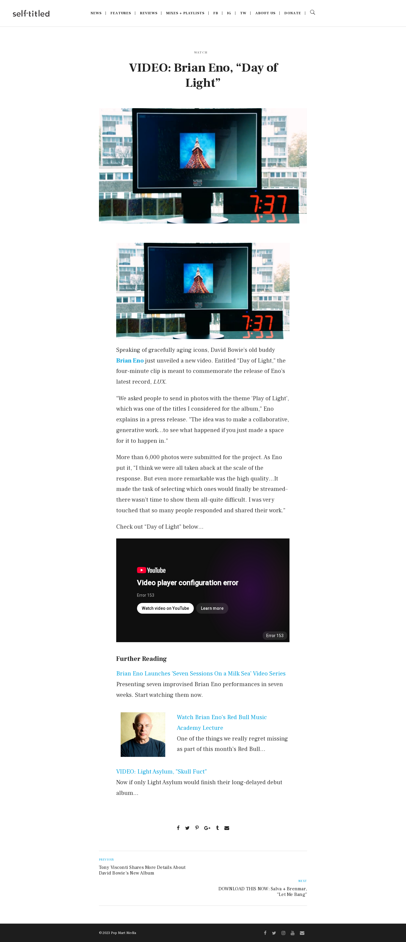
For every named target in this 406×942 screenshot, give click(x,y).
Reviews (148, 13)
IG (229, 13)
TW (243, 13)
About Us (265, 13)
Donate (292, 13)
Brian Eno (130, 361)
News (96, 13)
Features (121, 13)
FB (215, 13)
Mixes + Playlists (185, 13)
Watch (201, 52)
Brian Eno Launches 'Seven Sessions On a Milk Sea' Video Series (201, 674)
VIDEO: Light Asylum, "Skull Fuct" (161, 772)
